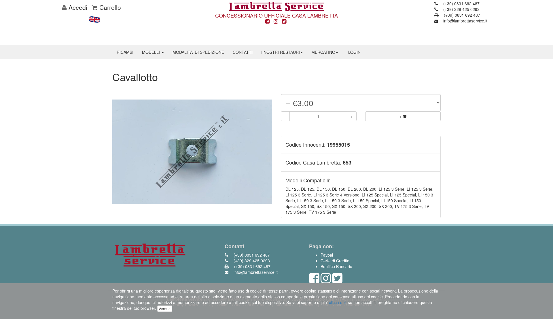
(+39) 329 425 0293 (461, 9)
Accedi (77, 7)
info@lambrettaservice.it (464, 21)
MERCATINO (323, 52)
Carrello (109, 7)
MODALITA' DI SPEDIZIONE (198, 52)
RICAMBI (125, 52)
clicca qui (337, 302)
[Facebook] (267, 21)
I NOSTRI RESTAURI (280, 52)
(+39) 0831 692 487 (461, 3)
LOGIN (354, 52)
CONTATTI (243, 52)
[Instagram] (276, 21)
